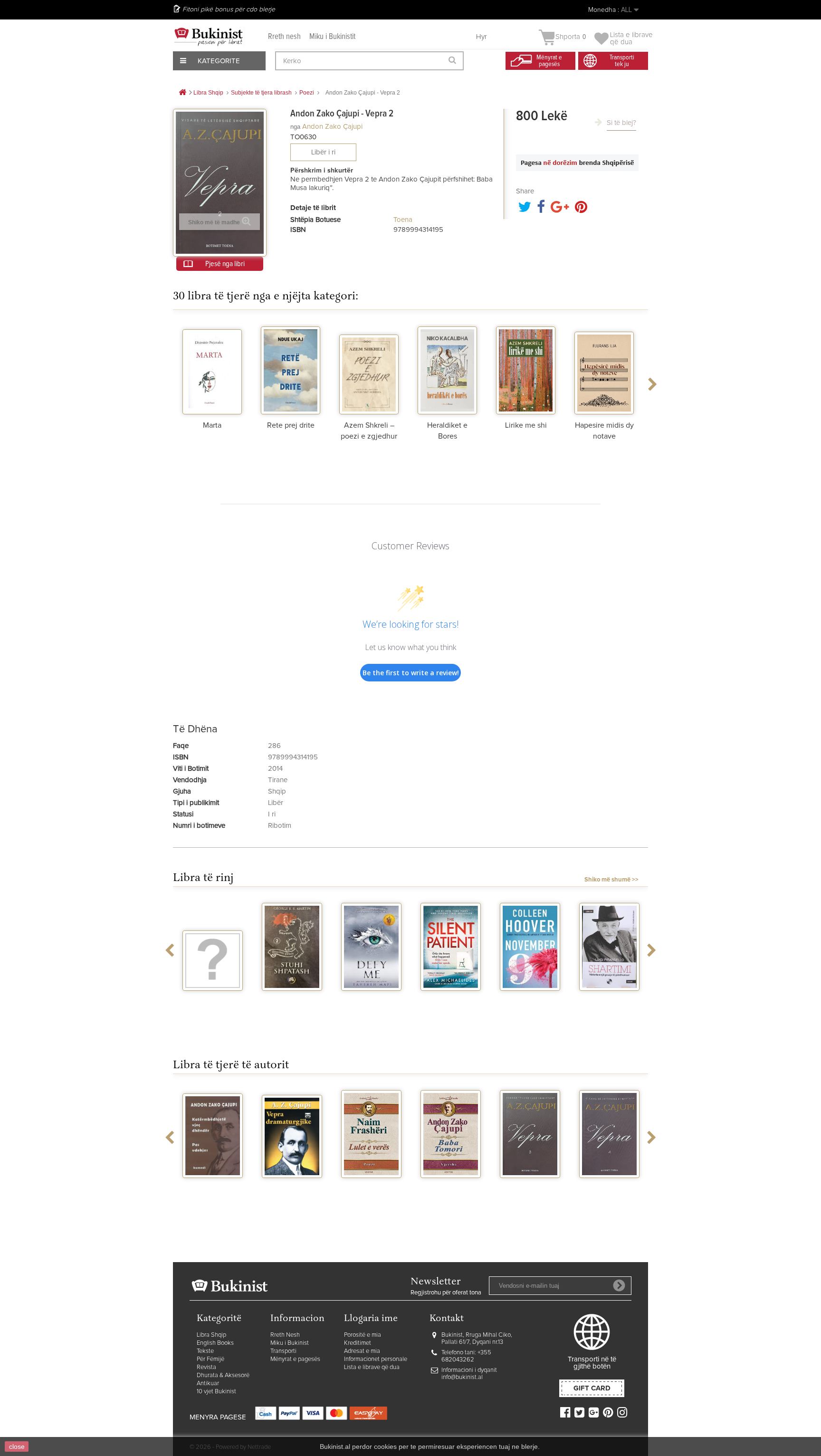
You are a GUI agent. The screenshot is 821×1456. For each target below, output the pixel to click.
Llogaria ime (371, 1319)
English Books (215, 1343)
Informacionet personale (375, 1359)
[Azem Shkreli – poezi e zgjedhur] (369, 369)
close (17, 1446)
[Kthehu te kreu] (182, 93)
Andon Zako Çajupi (332, 126)
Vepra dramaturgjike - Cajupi (292, 1194)
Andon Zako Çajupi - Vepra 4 (609, 1190)
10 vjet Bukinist (216, 1392)
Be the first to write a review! (411, 672)
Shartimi (609, 999)
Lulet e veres (371, 1186)
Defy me (371, 999)
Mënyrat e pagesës (295, 1359)
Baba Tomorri (450, 1186)
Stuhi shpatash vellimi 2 (292, 1003)
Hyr (481, 36)
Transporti (283, 1351)
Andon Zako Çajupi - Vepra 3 (530, 1190)
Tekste (205, 1351)
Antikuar (208, 1383)
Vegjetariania (213, 999)
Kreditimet (357, 1343)
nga (295, 126)
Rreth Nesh (285, 1335)
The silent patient (450, 1003)
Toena (402, 219)
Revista (206, 1367)
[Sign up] (619, 1285)
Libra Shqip (211, 1335)
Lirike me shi (526, 425)
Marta (212, 425)
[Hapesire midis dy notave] (604, 369)
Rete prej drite (291, 425)
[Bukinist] (208, 37)
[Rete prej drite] (290, 369)
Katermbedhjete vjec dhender (212, 1190)
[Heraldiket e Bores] (447, 369)
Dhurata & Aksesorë (223, 1375)
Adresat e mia (362, 1351)
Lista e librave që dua (372, 1367)
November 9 (530, 999)
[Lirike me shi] (525, 369)
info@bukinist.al (462, 1377)
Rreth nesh (284, 37)
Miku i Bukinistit (332, 37)
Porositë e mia (362, 1335)
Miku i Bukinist (289, 1343)
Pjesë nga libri (225, 264)
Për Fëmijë (210, 1359)
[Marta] (212, 369)
